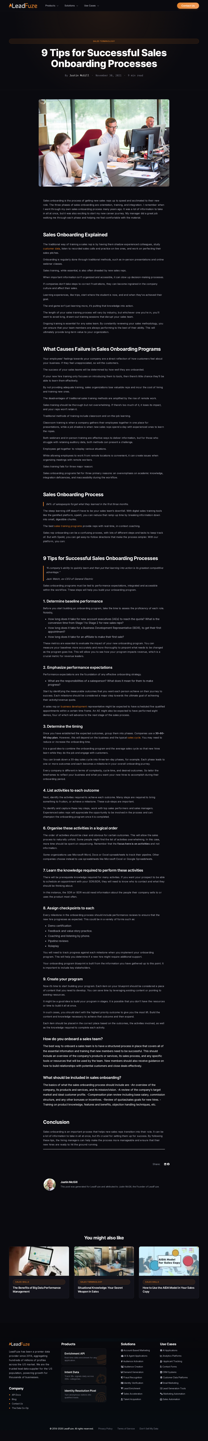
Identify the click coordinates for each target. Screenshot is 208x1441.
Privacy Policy (105, 1428)
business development (74, 706)
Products (50, 5)
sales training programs (68, 526)
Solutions (70, 5)
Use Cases (90, 5)
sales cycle (134, 737)
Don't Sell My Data (149, 1428)
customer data (51, 248)
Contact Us (188, 5)
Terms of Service (126, 1428)
